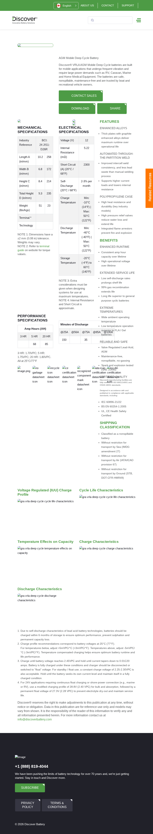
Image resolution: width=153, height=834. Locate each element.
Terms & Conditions (57, 805)
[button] (66, 5)
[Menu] (138, 20)
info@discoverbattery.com (35, 719)
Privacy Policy (27, 805)
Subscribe (30, 787)
